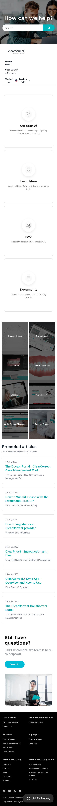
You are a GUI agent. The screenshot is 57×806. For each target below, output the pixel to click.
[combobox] (22, 27)
